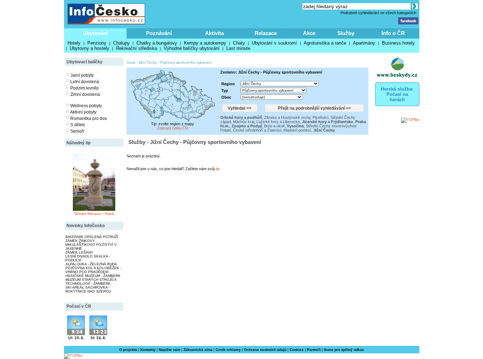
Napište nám (169, 350)
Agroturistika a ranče (325, 43)
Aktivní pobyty (83, 112)
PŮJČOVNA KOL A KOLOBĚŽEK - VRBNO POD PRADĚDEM (93, 270)
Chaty (239, 43)
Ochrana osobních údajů (265, 350)
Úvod (131, 62)
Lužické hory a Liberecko (278, 122)
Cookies (297, 350)
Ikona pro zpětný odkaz (344, 350)
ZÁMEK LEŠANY (79, 252)
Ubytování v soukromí (274, 43)
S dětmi (77, 124)
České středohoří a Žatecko (257, 130)
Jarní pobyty (82, 75)
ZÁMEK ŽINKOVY (80, 241)
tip (218, 169)
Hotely (74, 43)
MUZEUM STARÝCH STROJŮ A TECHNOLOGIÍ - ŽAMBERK (90, 281)
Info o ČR (393, 33)
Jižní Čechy (147, 62)
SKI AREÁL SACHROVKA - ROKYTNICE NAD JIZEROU (88, 289)
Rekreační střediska (136, 48)
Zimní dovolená (85, 94)
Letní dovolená (84, 81)
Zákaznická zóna (198, 350)
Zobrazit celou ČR (172, 128)
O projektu (128, 350)
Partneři (314, 350)
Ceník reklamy (228, 350)
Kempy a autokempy (205, 43)
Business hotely (398, 43)
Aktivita (214, 33)
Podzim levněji (84, 88)
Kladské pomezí (297, 130)
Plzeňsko (320, 117)
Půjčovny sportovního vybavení (185, 62)
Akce (309, 33)
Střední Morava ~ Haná (94, 214)
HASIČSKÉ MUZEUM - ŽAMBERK (93, 276)
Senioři (77, 131)
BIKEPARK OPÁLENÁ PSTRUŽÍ (91, 237)
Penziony (96, 43)
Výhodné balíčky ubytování (192, 48)
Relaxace (266, 33)
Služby (345, 33)
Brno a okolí (274, 126)
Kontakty (148, 350)
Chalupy (121, 43)
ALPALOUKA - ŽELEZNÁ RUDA (91, 264)
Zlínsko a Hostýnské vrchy (287, 117)
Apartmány (364, 43)
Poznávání (159, 33)
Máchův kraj (243, 122)
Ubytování (95, 33)
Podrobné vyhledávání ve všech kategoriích (378, 13)
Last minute (238, 48)
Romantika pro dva (88, 118)
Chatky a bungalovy (156, 43)
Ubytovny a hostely (89, 48)
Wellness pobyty (86, 105)
